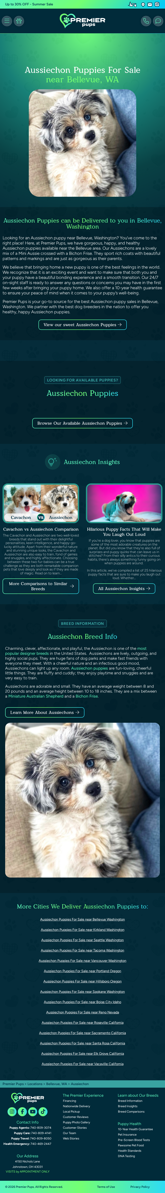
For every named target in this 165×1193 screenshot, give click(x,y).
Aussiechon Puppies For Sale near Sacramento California (82, 1033)
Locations (35, 1084)
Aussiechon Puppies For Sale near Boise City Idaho (82, 1002)
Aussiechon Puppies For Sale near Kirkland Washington (82, 930)
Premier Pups (13, 1084)
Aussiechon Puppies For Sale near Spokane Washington (82, 992)
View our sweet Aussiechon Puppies (81, 324)
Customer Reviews (76, 1117)
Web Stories (71, 1138)
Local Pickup (71, 1111)
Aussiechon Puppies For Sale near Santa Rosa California (82, 1043)
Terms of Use (106, 1187)
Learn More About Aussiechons (42, 712)
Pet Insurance (127, 1134)
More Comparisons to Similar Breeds (38, 586)
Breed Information (130, 1101)
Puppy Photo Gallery (76, 1122)
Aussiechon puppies (89, 668)
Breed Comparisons (131, 1111)
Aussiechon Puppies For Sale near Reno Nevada (82, 1012)
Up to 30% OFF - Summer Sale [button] (29, 4)
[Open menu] (7, 21)
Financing (69, 1101)
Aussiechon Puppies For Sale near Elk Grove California (82, 1054)
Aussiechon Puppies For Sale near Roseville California (83, 1023)
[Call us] (146, 21)
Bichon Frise (87, 696)
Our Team (69, 1133)
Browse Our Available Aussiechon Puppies (79, 423)
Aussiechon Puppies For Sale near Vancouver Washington (82, 961)
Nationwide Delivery (76, 1106)
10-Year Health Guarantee (135, 1129)
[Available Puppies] (19, 21)
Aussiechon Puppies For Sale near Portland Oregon (82, 971)
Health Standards (129, 1151)
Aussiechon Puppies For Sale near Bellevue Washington (82, 919)
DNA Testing (126, 1156)
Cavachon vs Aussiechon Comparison (41, 529)
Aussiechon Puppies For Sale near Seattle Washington (82, 940)
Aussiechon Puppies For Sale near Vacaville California (83, 1064)
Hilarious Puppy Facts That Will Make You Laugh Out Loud (124, 532)
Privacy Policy (140, 1187)
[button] (143, 4)
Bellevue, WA (57, 1084)
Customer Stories (75, 1128)
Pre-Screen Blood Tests (134, 1140)
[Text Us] (158, 21)
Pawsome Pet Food (131, 1145)
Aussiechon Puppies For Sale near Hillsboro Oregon (82, 981)
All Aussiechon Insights (121, 588)
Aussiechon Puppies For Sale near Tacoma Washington (82, 950)
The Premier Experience (83, 1095)
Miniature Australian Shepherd (35, 696)
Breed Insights (128, 1106)
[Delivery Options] (133, 4)
